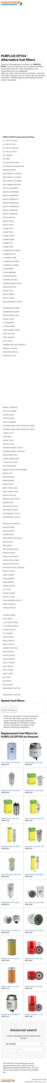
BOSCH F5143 (8, 225)
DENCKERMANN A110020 (12, 302)
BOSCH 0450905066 (11, 192)
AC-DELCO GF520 (10, 152)
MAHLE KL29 (8, 473)
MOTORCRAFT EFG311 (11, 517)
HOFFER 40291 (8, 418)
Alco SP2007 (7, 155)
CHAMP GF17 (8, 243)
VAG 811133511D (9, 659)
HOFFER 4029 (8, 415)
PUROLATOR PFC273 (11, 564)
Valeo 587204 (8, 666)
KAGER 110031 (8, 440)
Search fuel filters (9, 710)
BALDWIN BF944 (9, 170)
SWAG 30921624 (9, 604)
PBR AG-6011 (8, 542)
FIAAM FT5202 (8, 319)
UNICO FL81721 (9, 644)
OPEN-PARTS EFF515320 (12, 538)
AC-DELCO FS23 (9, 144)
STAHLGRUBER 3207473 (12, 600)
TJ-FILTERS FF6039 (10, 626)
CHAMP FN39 (8, 232)
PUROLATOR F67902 (11, 560)
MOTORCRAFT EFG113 (11, 514)
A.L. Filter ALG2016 (10, 141)
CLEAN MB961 (8, 269)
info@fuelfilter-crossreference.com (35, 1082)
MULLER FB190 (8, 531)
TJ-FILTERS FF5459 (10, 622)
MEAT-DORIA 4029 (10, 488)
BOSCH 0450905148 (11, 206)
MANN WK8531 (8, 481)
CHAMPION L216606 (10, 265)
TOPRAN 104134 (9, 630)
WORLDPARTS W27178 (11, 688)
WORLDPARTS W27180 (11, 695)
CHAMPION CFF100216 (11, 250)
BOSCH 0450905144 (11, 203)
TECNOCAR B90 (9, 615)
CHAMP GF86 (8, 247)
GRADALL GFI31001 (10, 348)
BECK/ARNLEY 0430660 (12, 174)
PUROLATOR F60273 (11, 556)
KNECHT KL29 (8, 444)
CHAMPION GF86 (9, 258)
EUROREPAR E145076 (11, 312)
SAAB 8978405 (8, 578)
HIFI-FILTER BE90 (9, 411)
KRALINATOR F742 (10, 455)
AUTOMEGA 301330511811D (13, 166)
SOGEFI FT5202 (9, 597)
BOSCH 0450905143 (11, 199)
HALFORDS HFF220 (10, 352)
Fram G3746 (7, 341)
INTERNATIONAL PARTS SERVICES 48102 (19, 429)
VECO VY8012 (8, 674)
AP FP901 (6, 159)
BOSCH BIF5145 (9, 217)
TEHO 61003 (7, 619)
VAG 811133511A (9, 655)
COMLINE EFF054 (10, 276)
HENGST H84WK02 (10, 407)
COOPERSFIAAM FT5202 (12, 283)
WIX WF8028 (8, 685)
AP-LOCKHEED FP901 (11, 163)
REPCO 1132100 (9, 571)
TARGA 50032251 (9, 608)
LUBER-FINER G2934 (11, 459)
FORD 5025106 (8, 337)
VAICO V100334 (9, 663)
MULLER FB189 (8, 527)
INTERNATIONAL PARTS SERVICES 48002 (19, 426)
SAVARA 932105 (9, 586)
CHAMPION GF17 (9, 254)
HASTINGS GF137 (9, 356)
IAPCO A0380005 (9, 422)
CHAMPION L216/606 (11, 261)
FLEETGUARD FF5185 (11, 330)
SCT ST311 (7, 589)
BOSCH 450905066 (10, 210)
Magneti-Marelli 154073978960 (15, 470)
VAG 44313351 (8, 652)
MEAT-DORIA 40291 (10, 492)
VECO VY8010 (8, 670)
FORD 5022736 (8, 334)
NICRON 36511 (8, 534)
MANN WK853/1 (9, 477)
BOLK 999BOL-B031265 (12, 185)
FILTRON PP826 (9, 326)
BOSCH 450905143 (10, 214)
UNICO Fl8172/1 (9, 641)
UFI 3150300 (7, 633)
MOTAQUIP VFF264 (10, 510)
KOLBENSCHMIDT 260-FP (13, 448)
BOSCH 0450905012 (10, 188)
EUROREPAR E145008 (11, 308)
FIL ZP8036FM (8, 323)
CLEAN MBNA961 (9, 272)
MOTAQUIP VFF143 (10, 506)
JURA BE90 (7, 437)
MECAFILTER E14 (9, 495)
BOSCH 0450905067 (11, 195)
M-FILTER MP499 (9, 466)
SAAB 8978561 (8, 582)
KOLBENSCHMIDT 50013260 (14, 451)
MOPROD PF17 (8, 503)
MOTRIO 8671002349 (11, 524)
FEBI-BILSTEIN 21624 (11, 315)
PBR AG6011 (7, 545)
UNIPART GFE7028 (10, 648)
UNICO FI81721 (8, 637)
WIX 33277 (7, 677)
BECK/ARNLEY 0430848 (12, 181)
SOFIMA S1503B (9, 593)
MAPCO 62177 (8, 484)
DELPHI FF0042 (9, 298)
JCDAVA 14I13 (8, 433)
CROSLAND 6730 (9, 287)
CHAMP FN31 (8, 228)
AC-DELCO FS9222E (10, 148)
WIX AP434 (7, 681)
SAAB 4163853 (8, 575)
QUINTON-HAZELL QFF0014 (13, 567)
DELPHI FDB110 (9, 294)
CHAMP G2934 (8, 236)
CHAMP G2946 (8, 239)
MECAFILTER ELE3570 (11, 499)
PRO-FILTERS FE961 (10, 549)
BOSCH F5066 (8, 221)
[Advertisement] (23, 29)
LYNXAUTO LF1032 (10, 462)
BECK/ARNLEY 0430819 (12, 177)
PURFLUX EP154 (9, 553)
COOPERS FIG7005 (10, 280)
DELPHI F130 (8, 291)
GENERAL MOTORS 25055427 (14, 345)
